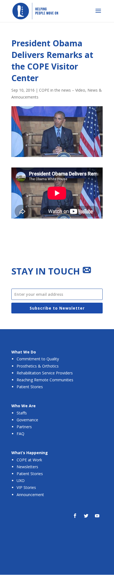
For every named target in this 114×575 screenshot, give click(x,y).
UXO (21, 480)
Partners (24, 426)
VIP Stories (26, 487)
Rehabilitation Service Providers (45, 373)
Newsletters (27, 466)
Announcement (30, 494)
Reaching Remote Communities (45, 379)
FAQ (20, 433)
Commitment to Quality (38, 358)
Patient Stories (30, 386)
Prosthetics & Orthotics (38, 366)
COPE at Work (29, 459)
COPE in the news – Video (62, 90)
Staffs (22, 413)
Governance (27, 419)
